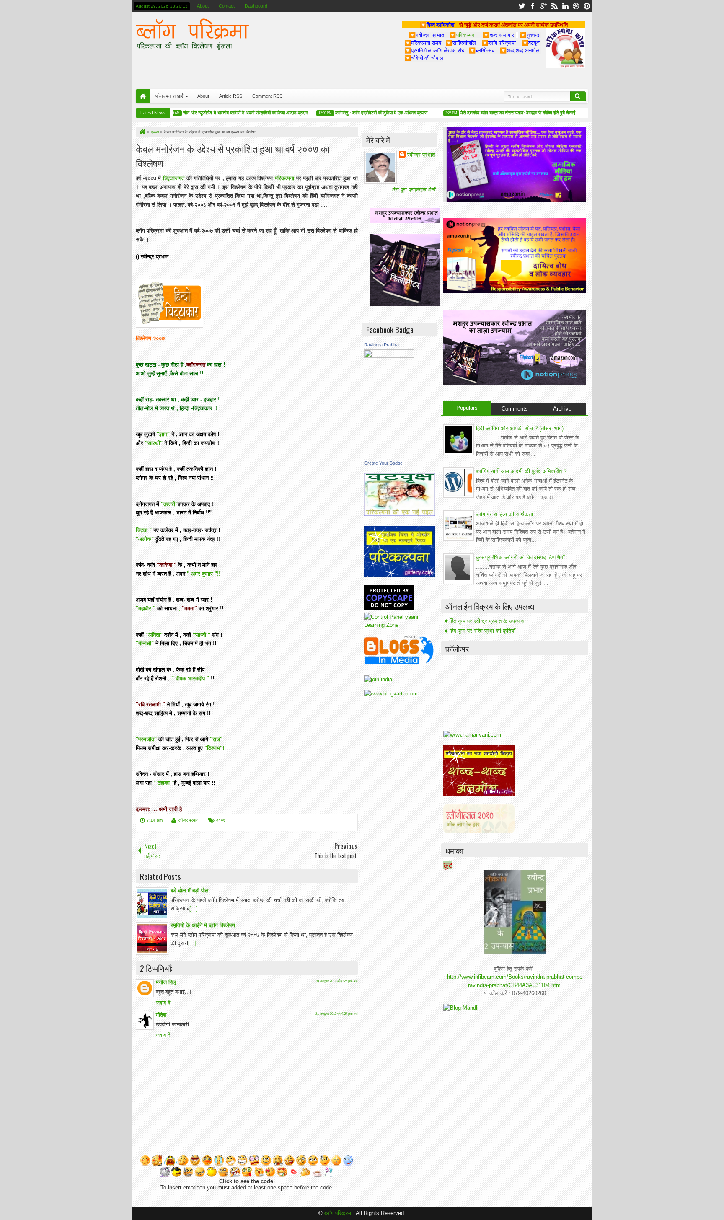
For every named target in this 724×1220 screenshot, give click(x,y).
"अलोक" (145, 539)
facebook (532, 6)
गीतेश (161, 1015)
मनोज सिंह (166, 982)
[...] (193, 908)
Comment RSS (267, 95)
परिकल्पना (462, 35)
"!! (217, 574)
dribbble (576, 6)
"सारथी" (154, 443)
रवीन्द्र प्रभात (188, 820)
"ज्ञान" (163, 434)
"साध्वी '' (201, 635)
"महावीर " (145, 608)
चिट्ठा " (144, 530)
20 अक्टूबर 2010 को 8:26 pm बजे (336, 981)
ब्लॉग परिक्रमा (338, 1213)
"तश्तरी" (168, 504)
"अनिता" (154, 635)
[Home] (142, 132)
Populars (467, 408)
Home (143, 96)
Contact (227, 5)
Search (578, 96)
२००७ (221, 820)
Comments (515, 409)
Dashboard (256, 5)
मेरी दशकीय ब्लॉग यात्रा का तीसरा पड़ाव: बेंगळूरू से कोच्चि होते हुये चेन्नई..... (502, 112)
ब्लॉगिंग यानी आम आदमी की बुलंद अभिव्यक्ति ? (521, 471)
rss (554, 6)
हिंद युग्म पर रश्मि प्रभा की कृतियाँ (482, 631)
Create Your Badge (383, 462)
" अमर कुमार (201, 574)
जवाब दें (163, 1003)
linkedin (565, 6)
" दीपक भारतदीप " (190, 678)
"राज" (216, 739)
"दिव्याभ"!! (215, 748)
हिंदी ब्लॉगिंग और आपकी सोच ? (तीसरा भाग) (520, 428)
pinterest (587, 6)
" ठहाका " (163, 783)
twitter (521, 6)
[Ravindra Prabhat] (389, 356)
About (203, 5)
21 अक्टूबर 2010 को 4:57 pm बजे (336, 1014)
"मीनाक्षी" (145, 643)
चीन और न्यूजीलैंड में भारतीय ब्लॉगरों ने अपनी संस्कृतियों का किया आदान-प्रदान (226, 112)
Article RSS (230, 95)
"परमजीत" (146, 739)
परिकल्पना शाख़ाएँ (169, 95)
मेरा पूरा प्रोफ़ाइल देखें (413, 189)
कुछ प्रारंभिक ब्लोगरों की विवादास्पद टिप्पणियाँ (520, 557)
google (543, 6)
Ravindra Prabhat (382, 344)
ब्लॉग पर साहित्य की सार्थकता (504, 514)
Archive (562, 409)
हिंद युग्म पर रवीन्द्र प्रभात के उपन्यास (487, 621)
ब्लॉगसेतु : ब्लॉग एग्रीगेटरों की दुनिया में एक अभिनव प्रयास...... (366, 112)
